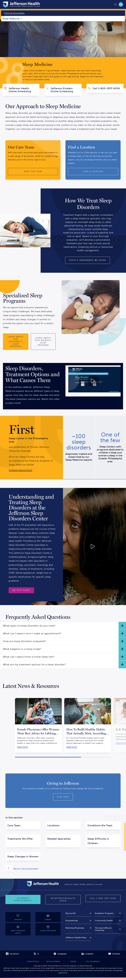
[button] (63, 626)
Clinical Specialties (14, 13)
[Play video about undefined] (79, 546)
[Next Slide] (114, 723)
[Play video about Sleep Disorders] (93, 380)
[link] (31, 470)
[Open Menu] (121, 4)
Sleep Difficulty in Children (98, 841)
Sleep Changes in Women (23, 856)
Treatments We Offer (20, 838)
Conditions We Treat (99, 825)
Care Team (13, 825)
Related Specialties (59, 838)
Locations (53, 825)
